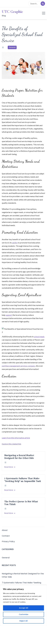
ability (14, 242)
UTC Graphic (12, 12)
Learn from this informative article (16, 438)
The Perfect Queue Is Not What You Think (21, 503)
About (5, 530)
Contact (6, 535)
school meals (39, 336)
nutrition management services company (18, 366)
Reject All (24, 621)
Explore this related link (11, 444)
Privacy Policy (8, 541)
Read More (9, 467)
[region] (23, 605)
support (9, 315)
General (12, 47)
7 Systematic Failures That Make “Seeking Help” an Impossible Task (22, 480)
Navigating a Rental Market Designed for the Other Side (19, 456)
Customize (23, 614)
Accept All (23, 608)
